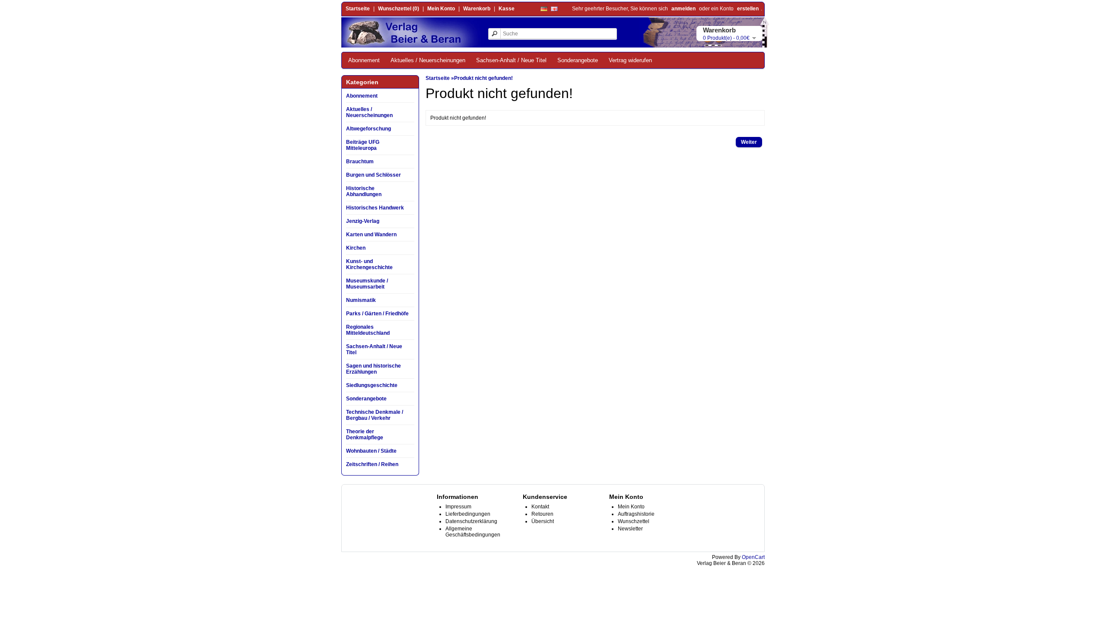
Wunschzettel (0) (398, 9)
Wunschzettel (633, 521)
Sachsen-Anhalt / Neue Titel (511, 60)
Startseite (358, 9)
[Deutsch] (543, 8)
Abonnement (364, 60)
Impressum (458, 507)
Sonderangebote (577, 60)
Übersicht (542, 521)
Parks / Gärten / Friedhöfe (377, 314)
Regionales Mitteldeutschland (368, 330)
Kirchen (355, 248)
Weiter (749, 142)
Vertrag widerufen (630, 60)
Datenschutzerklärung (471, 521)
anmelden (683, 9)
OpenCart (753, 557)
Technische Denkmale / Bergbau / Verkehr (374, 415)
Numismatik (361, 300)
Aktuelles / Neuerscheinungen (428, 60)
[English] (554, 8)
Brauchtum (360, 162)
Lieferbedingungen (467, 514)
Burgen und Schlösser (373, 175)
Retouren (542, 514)
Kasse (507, 9)
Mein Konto (441, 9)
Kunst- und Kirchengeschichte (369, 264)
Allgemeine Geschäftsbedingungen (472, 532)
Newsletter (630, 529)
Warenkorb (476, 9)
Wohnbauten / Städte (371, 451)
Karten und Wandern (371, 235)
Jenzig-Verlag (362, 221)
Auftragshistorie (636, 514)
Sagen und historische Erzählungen (373, 369)
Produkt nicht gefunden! (483, 78)
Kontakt (540, 507)
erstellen (748, 9)
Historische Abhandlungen (363, 191)
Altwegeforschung (368, 129)
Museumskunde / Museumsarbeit (367, 284)
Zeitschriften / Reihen (372, 464)
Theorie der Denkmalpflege (364, 434)
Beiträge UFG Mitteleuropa (362, 145)
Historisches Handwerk (375, 208)
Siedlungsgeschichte (371, 385)
